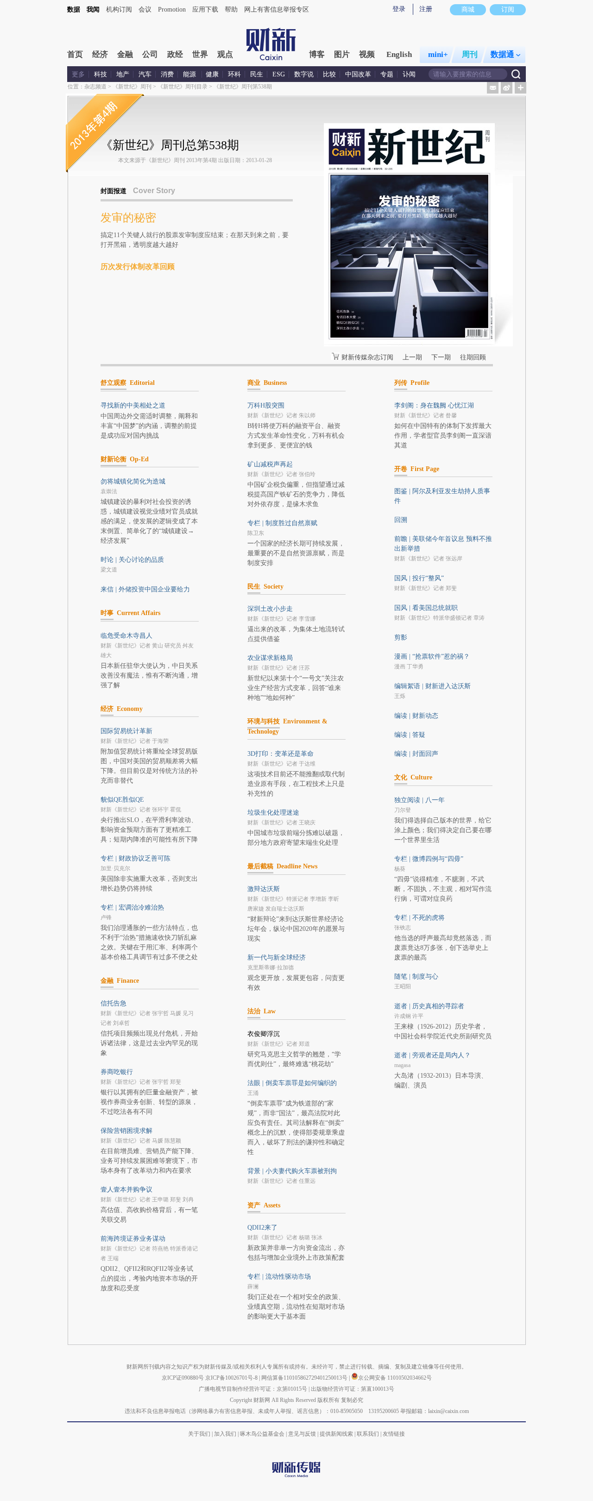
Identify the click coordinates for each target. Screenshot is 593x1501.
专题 (386, 74)
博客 (317, 54)
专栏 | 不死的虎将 (419, 917)
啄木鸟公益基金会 (263, 1434)
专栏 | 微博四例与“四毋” (428, 858)
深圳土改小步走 (270, 608)
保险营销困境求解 (126, 1130)
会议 (145, 9)
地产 (122, 74)
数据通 (502, 54)
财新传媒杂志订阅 (367, 357)
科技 (100, 74)
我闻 (93, 9)
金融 (125, 54)
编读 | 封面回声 (416, 753)
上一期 (412, 357)
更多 (78, 74)
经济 (100, 54)
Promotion (172, 9)
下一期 (441, 357)
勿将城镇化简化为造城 (133, 481)
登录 (398, 9)
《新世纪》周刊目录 (183, 86)
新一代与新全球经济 (276, 957)
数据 (73, 9)
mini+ (438, 54)
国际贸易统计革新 (126, 731)
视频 (367, 54)
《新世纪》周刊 (132, 86)
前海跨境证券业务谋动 (133, 1238)
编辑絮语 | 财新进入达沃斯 (432, 686)
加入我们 (225, 1434)
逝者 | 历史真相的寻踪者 (429, 1006)
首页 (75, 54)
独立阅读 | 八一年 (419, 800)
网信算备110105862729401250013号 (305, 1378)
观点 (225, 54)
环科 (234, 74)
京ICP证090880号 (183, 1378)
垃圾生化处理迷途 (273, 812)
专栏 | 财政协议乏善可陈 (135, 858)
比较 (329, 74)
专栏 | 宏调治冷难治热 (132, 907)
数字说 (304, 74)
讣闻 (409, 74)
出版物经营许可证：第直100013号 (352, 1389)
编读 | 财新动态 (416, 715)
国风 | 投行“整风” (419, 578)
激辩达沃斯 (263, 889)
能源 (190, 74)
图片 (342, 54)
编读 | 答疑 (409, 734)
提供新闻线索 (336, 1434)
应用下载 (205, 9)
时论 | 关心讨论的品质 (132, 559)
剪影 (400, 637)
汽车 (145, 74)
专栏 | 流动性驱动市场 (279, 1276)
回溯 (400, 519)
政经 (175, 54)
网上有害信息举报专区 (276, 9)
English (399, 54)
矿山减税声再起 (270, 464)
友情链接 (394, 1434)
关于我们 (199, 1434)
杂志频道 (95, 86)
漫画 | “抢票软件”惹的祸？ (432, 656)
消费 (167, 74)
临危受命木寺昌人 (126, 635)
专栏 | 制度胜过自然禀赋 (282, 523)
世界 (200, 54)
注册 (425, 9)
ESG (278, 74)
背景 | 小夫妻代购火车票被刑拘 (292, 1171)
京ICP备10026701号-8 (232, 1378)
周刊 (470, 54)
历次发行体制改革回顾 (138, 266)
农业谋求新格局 (270, 657)
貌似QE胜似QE (122, 799)
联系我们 (368, 1434)
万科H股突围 (265, 405)
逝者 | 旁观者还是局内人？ (432, 1055)
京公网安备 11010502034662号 (395, 1378)
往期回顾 (473, 357)
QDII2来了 (262, 1227)
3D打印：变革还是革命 (280, 753)
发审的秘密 (128, 218)
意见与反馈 (302, 1434)
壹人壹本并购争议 (126, 1189)
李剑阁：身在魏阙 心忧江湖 (434, 405)
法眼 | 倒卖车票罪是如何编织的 (292, 1083)
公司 (150, 54)
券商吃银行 (117, 1071)
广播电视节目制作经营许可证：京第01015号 (253, 1389)
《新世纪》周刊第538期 (243, 86)
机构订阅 (119, 9)
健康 (212, 74)
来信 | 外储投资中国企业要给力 (145, 589)
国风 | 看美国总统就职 (426, 607)
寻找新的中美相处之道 (133, 405)
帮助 (231, 9)
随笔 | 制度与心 (416, 976)
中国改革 (358, 74)
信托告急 (113, 1003)
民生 (256, 74)
